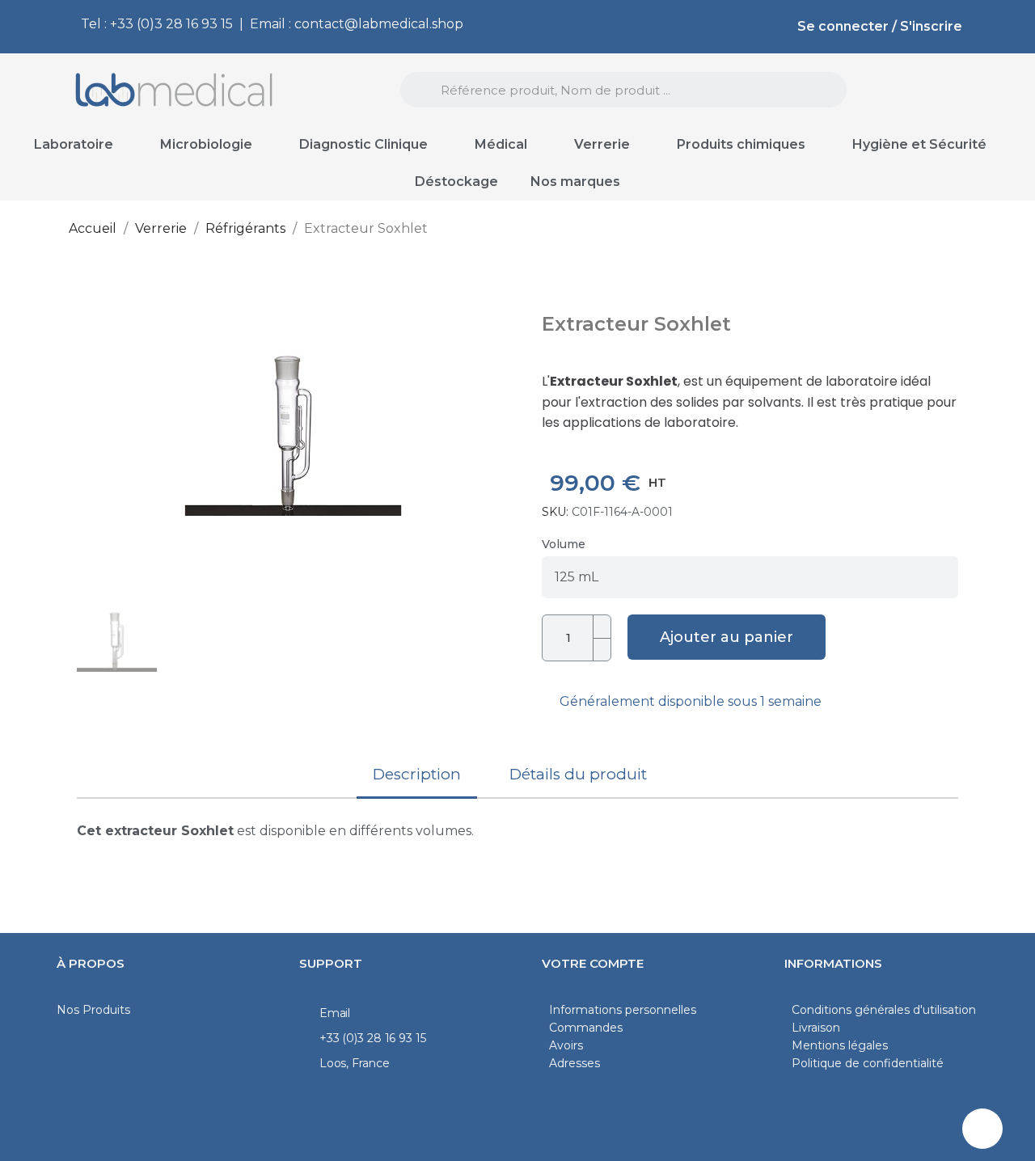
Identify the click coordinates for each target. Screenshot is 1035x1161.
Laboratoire (73, 144)
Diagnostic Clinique (363, 144)
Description (417, 774)
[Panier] (940, 91)
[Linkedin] (982, 1128)
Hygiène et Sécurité (919, 144)
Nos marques (575, 181)
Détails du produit (578, 774)
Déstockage (456, 181)
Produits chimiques (741, 144)
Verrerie (602, 144)
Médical (501, 144)
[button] (94, 431)
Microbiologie (206, 144)
